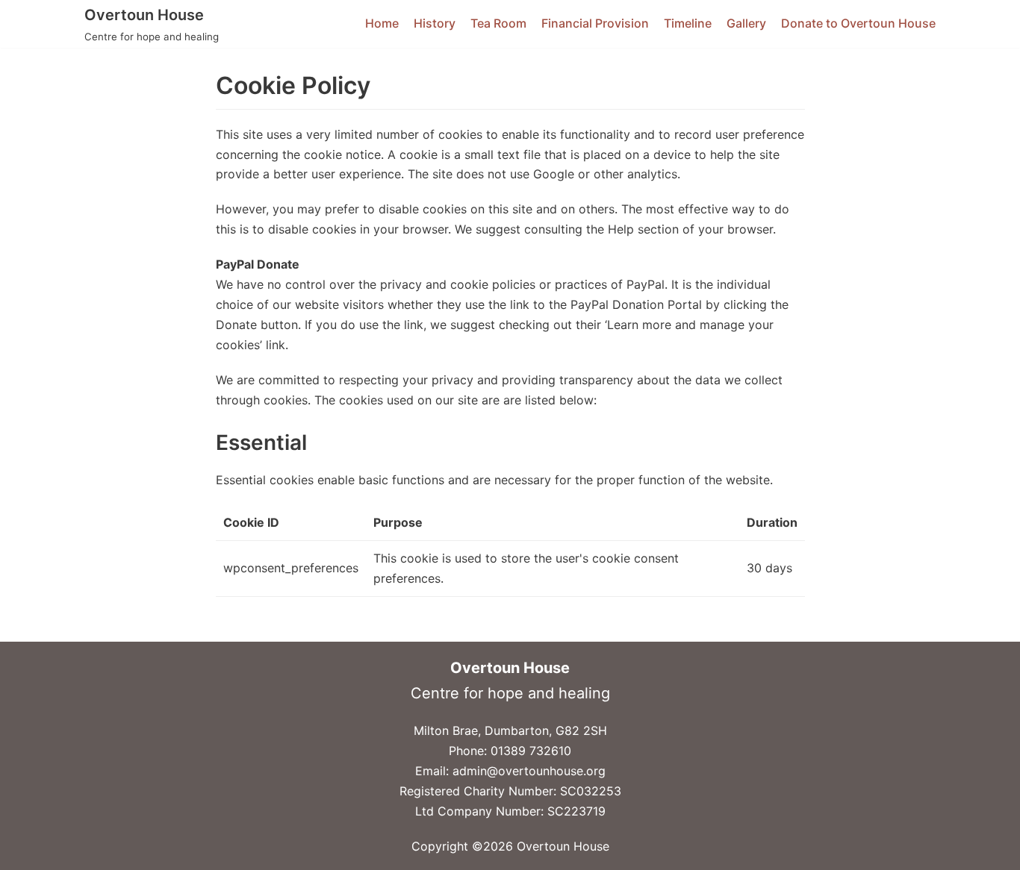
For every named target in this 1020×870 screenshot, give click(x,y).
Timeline (688, 23)
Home (382, 23)
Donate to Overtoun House (858, 23)
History (434, 23)
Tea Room (498, 23)
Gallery (746, 23)
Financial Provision (595, 23)
